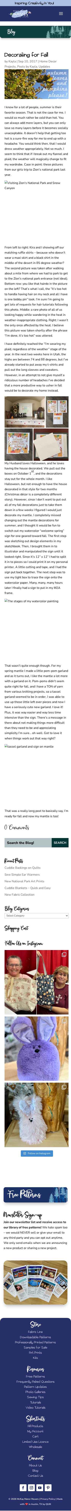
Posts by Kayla (27, 66)
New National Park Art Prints (24, 881)
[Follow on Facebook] (23, 1487)
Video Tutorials (35, 1407)
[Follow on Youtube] (39, 1487)
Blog (35, 1470)
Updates (44, 66)
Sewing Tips (35, 1397)
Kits (35, 1357)
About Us (35, 1465)
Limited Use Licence (36, 1441)
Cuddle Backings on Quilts (23, 868)
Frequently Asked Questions (36, 1381)
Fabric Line (35, 1332)
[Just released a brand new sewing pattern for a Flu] (37, 1048)
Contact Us (35, 1475)
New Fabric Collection (19, 895)
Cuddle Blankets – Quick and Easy (28, 888)
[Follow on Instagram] (31, 1487)
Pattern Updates (35, 1387)
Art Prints (35, 1352)
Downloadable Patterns (35, 1337)
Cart (35, 1436)
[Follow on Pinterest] (48, 1487)
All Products (35, 1426)
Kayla (12, 61)
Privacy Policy (47, 1499)
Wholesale (35, 1447)
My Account (35, 1431)
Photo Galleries (35, 1392)
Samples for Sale (35, 1347)
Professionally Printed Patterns (35, 1342)
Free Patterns (35, 1376)
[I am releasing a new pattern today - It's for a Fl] (37, 1115)
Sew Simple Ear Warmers (22, 875)
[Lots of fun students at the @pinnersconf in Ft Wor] (37, 982)
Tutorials (35, 1402)
